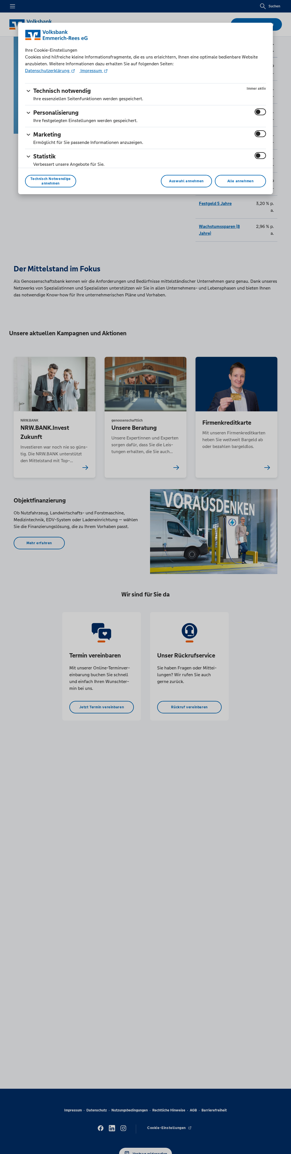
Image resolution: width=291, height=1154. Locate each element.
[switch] (260, 111)
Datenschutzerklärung (47, 70)
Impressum (91, 70)
